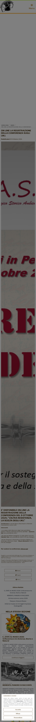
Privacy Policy (20, 701)
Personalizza (18, 718)
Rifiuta (18, 714)
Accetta (18, 710)
